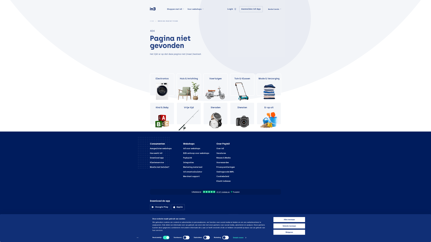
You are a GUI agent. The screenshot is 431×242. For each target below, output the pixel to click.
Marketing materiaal (192, 167)
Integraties (188, 162)
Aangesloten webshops (161, 148)
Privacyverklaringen (225, 167)
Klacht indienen (223, 181)
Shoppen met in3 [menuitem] (174, 9)
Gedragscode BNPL (225, 172)
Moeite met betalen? (159, 167)
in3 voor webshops (191, 148)
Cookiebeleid (222, 176)
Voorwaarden (222, 162)
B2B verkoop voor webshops (196, 153)
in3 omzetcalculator (192, 172)
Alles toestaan (289, 219)
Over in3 (220, 148)
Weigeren (289, 232)
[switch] (186, 237)
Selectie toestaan (289, 226)
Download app (157, 158)
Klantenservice (157, 162)
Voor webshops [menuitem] (194, 9)
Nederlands (273, 9)
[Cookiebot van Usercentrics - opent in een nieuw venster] (137, 237)
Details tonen (238, 238)
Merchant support (191, 176)
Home (152, 21)
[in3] (156, 9)
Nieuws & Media (223, 158)
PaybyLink (187, 158)
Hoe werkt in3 (156, 153)
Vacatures (221, 153)
